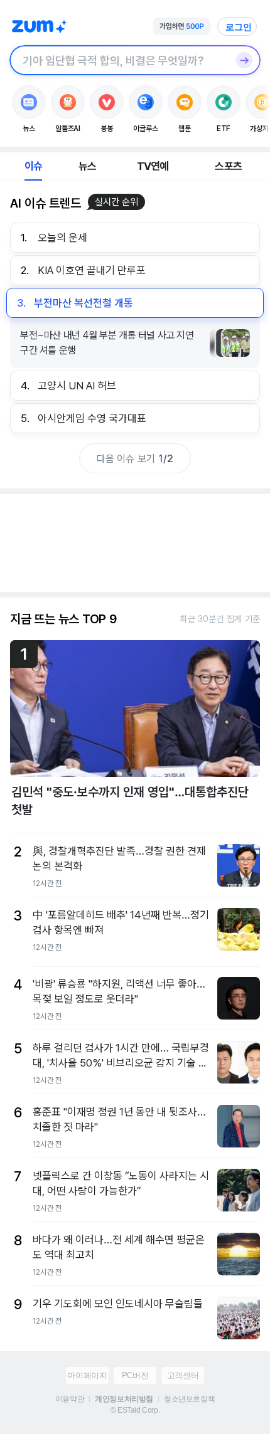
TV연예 (153, 166)
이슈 (33, 166)
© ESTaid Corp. (135, 1410)
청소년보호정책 (189, 1398)
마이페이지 (87, 1375)
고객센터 (182, 1375)
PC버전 (135, 1375)
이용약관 (69, 1398)
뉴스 (87, 166)
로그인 (238, 27)
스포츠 (228, 166)
